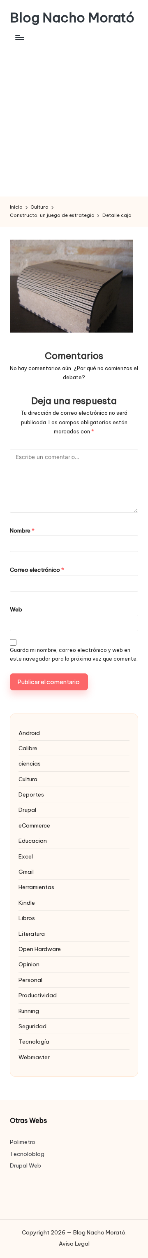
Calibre (27, 748)
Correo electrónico (37, 569)
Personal (30, 980)
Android (29, 733)
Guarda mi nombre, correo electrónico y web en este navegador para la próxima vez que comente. (74, 654)
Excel (25, 856)
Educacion (32, 840)
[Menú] (19, 37)
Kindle (26, 902)
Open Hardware (39, 949)
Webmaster (34, 1057)
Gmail (26, 871)
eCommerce (34, 825)
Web (16, 609)
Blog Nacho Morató (72, 17)
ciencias (29, 763)
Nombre (22, 530)
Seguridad (32, 1026)
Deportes (31, 794)
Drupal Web (25, 1165)
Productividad (37, 995)
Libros (26, 918)
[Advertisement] (74, 118)
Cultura (27, 779)
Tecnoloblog (27, 1154)
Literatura (31, 933)
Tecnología (33, 1041)
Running (28, 1011)
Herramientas (36, 887)
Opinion (28, 964)
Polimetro (22, 1142)
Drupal (27, 809)
